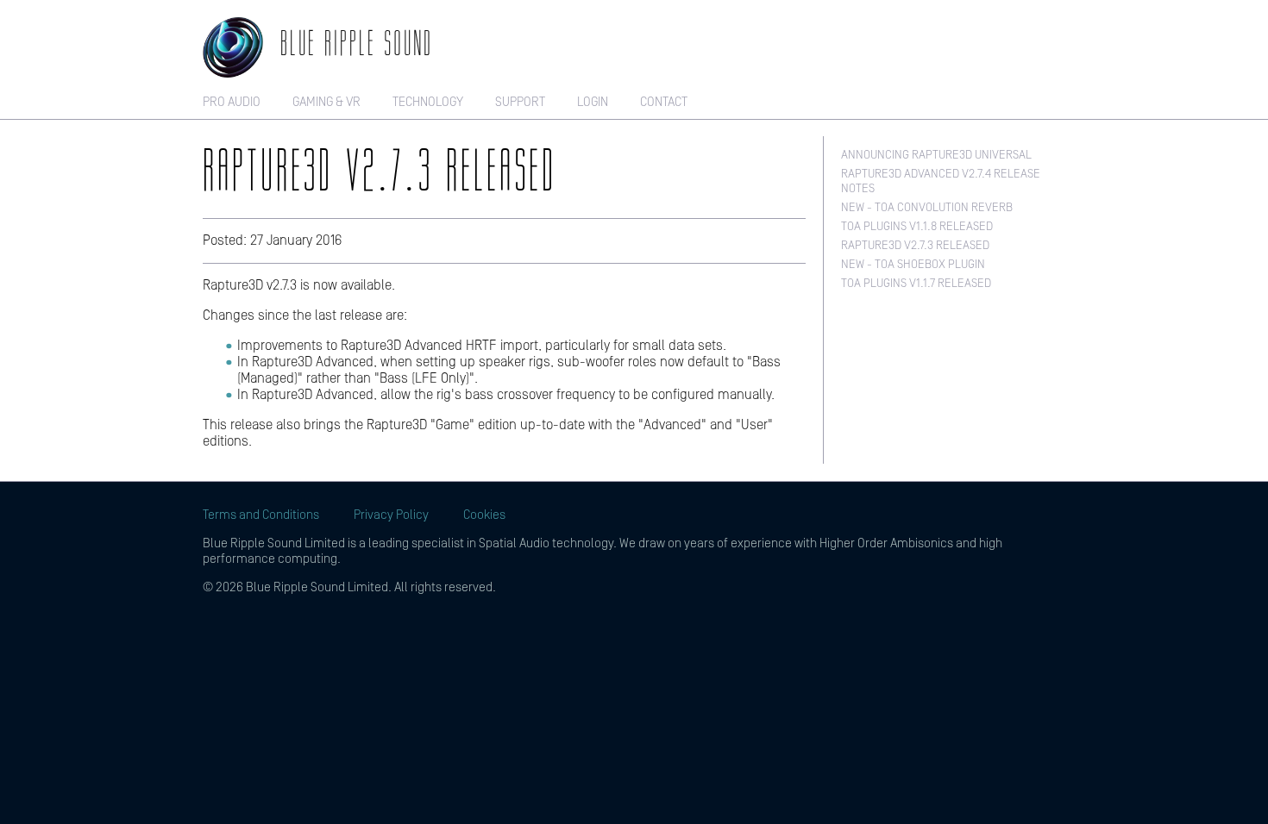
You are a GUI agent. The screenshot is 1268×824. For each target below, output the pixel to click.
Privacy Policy (391, 515)
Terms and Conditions (261, 515)
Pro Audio (232, 102)
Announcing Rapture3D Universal (936, 155)
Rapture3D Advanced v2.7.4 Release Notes (940, 181)
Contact (663, 102)
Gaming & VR (326, 102)
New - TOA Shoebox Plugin (913, 265)
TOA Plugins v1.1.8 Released (917, 227)
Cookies (484, 515)
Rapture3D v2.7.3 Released (915, 246)
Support (520, 102)
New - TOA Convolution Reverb (927, 208)
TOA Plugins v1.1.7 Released (916, 283)
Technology (427, 102)
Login (592, 102)
